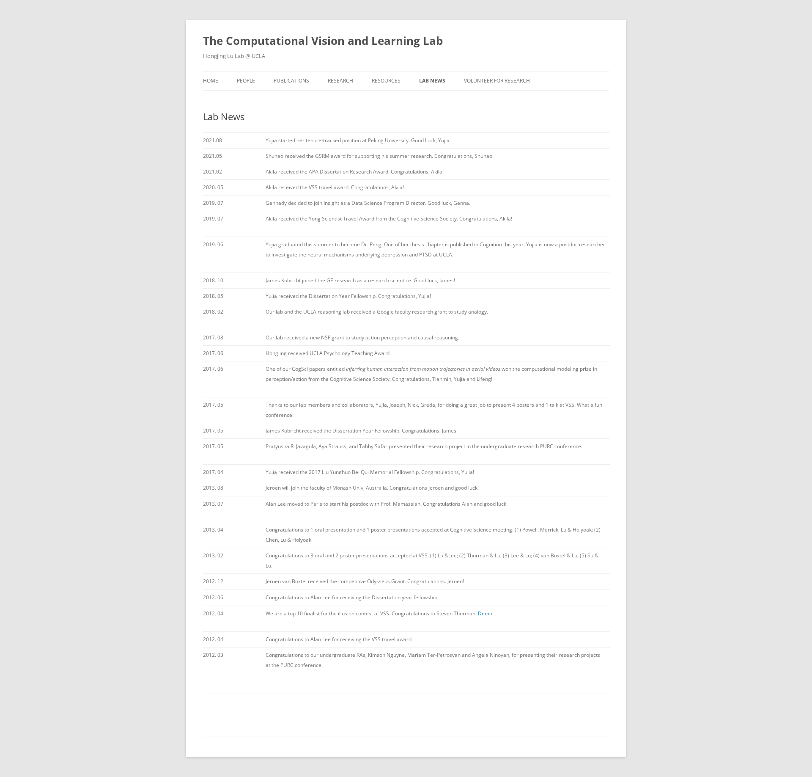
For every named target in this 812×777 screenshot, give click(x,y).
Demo (485, 613)
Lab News (432, 80)
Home (210, 80)
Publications (291, 80)
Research (340, 80)
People (246, 80)
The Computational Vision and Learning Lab (323, 40)
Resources (386, 80)
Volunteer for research (497, 80)
